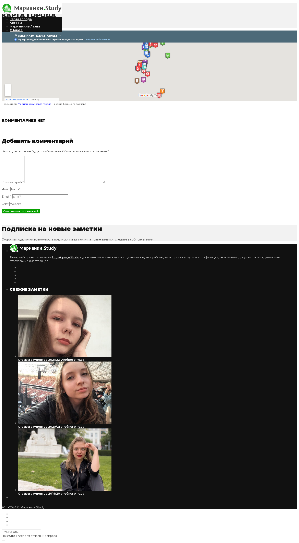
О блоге (16, 30)
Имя (6, 189)
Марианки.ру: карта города (34, 104)
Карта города (21, 19)
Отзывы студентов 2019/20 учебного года (51, 493)
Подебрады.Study (65, 257)
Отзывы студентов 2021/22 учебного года (51, 360)
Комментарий (13, 182)
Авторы (16, 23)
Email (6, 196)
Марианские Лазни (25, 26)
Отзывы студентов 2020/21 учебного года (51, 426)
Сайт (5, 204)
